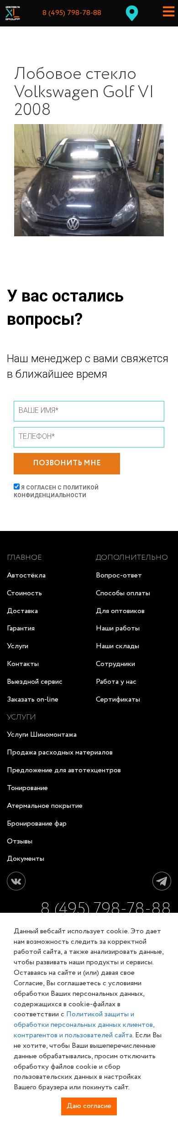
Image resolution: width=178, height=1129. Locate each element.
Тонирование (27, 788)
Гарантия (21, 628)
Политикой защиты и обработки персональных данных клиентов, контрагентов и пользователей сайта (84, 1025)
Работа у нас (116, 681)
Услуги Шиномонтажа (42, 734)
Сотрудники (115, 664)
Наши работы (118, 628)
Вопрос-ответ (119, 575)
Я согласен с (56, 491)
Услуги (17, 646)
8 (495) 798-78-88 (71, 13)
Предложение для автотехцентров (64, 770)
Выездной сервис (35, 681)
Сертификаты (118, 699)
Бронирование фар (37, 823)
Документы (25, 858)
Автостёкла (26, 575)
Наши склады (117, 646)
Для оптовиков (120, 611)
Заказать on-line (32, 699)
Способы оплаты (123, 593)
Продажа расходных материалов (60, 752)
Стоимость (24, 593)
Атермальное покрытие (45, 806)
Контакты (23, 664)
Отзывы (19, 841)
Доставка (22, 611)
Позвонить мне (67, 463)
